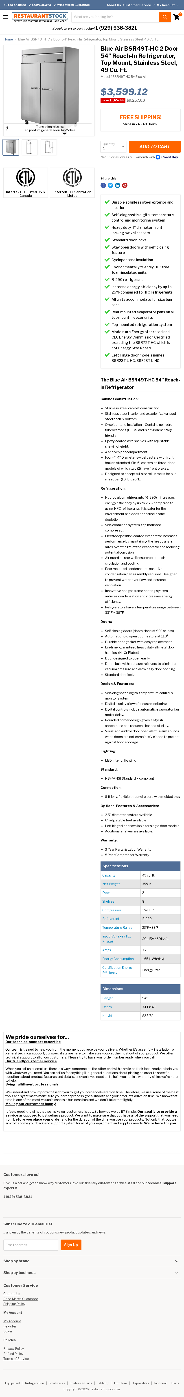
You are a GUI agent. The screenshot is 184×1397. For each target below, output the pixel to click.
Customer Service (137, 5)
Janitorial (160, 1383)
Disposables (140, 1383)
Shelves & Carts (81, 1383)
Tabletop (103, 1383)
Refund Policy (13, 1354)
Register (9, 1326)
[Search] (165, 17)
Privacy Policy (13, 1348)
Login (7, 1331)
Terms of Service (16, 1359)
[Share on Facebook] (103, 185)
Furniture (120, 1383)
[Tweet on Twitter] (110, 185)
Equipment (12, 1383)
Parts (175, 1383)
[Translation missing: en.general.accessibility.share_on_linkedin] (117, 185)
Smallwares (57, 1383)
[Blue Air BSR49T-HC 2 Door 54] (11, 147)
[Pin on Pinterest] (124, 185)
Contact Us (11, 1294)
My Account (166, 5)
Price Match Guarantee (20, 1299)
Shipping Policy (14, 1304)
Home (8, 39)
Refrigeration (34, 1383)
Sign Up (71, 1245)
